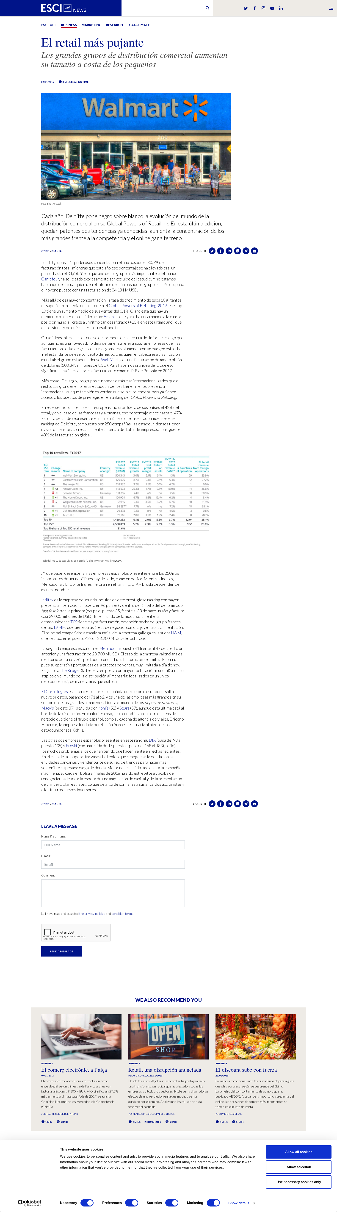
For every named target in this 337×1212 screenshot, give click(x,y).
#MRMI (45, 250)
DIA (152, 740)
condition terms (122, 913)
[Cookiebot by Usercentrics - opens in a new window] (30, 1203)
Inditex (47, 599)
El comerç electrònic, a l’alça (74, 1069)
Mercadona (109, 648)
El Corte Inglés (54, 691)
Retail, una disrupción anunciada (164, 1069)
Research (114, 25)
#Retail (56, 250)
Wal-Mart (109, 359)
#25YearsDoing (137, 1113)
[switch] (131, 1202)
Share (64, 1121)
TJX (73, 621)
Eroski (71, 745)
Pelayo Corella (138, 1075)
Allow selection (299, 1167)
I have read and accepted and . (89, 913)
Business (69, 25)
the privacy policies (92, 913)
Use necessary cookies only (298, 1182)
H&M (175, 632)
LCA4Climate (138, 25)
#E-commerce (60, 1113)
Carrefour (50, 278)
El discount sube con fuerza (246, 1069)
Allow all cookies (298, 1152)
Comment (48, 875)
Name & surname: (53, 836)
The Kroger (69, 670)
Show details (238, 1203)
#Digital (46, 1113)
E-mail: (45, 856)
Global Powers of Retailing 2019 (137, 305)
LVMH (59, 627)
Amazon (110, 316)
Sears (124, 707)
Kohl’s (103, 707)
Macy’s (47, 707)
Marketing (91, 25)
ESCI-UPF (48, 25)
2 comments (152, 1121)
